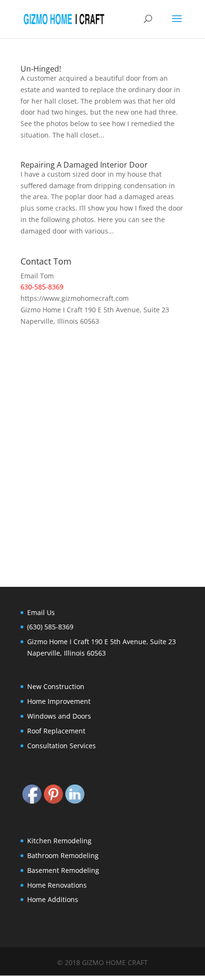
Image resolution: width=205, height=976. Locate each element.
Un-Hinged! (40, 69)
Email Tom (37, 275)
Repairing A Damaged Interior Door (84, 164)
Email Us (41, 612)
